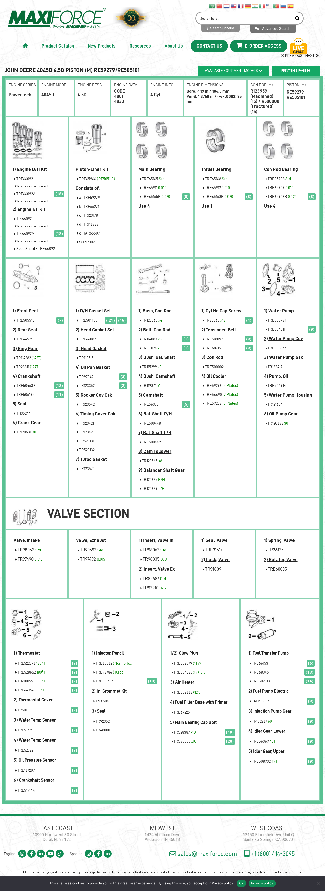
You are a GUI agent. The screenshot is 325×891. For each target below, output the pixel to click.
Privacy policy (222, 883)
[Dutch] (226, 6)
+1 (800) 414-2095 (272, 853)
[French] (241, 6)
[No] (318, 883)
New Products (102, 45)
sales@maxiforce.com (206, 853)
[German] (248, 6)
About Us (174, 45)
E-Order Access (263, 45)
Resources (140, 45)
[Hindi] (255, 6)
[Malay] (269, 6)
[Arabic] (212, 6)
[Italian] (262, 6)
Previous (293, 55)
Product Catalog (58, 45)
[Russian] (283, 6)
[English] (234, 6)
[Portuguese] (276, 6)
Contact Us (209, 45)
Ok (241, 883)
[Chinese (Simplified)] (219, 6)
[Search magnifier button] (297, 18)
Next (310, 55)
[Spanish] (290, 6)
